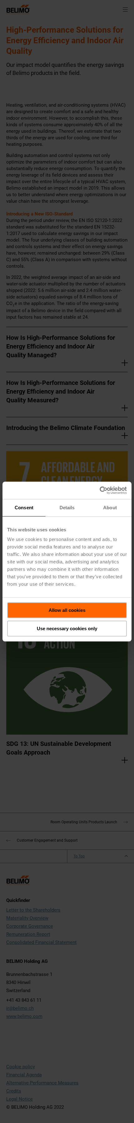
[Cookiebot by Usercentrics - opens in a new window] (99, 490)
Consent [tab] (24, 507)
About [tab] (110, 507)
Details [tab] (67, 507)
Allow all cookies (67, 610)
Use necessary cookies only (67, 628)
